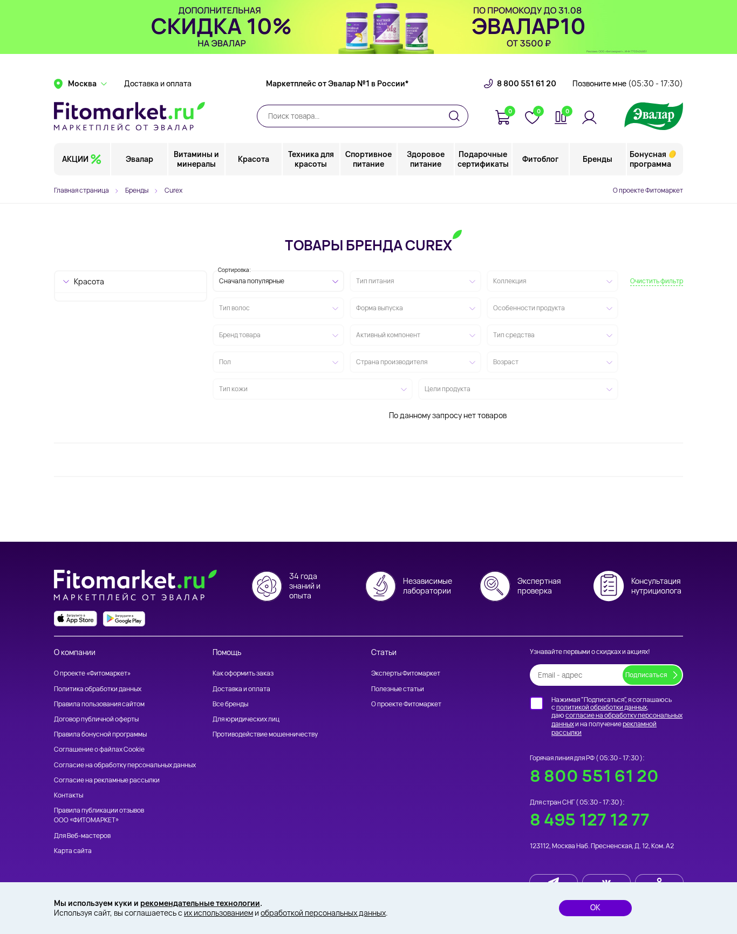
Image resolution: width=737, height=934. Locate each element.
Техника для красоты (311, 159)
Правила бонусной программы (100, 734)
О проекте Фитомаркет (648, 190)
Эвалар (139, 159)
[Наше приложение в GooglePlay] (124, 618)
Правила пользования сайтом (99, 703)
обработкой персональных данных (323, 913)
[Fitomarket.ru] (129, 116)
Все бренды (230, 703)
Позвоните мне (627, 83)
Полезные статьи (397, 688)
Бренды (597, 159)
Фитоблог (540, 159)
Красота (253, 159)
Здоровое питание (426, 159)
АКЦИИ (75, 159)
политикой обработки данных (601, 707)
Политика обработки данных (97, 688)
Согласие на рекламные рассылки (107, 780)
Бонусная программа (650, 159)
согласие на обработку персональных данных (617, 719)
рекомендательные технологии (200, 903)
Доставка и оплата (158, 83)
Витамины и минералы (196, 159)
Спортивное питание (368, 159)
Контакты (68, 795)
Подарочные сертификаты (483, 159)
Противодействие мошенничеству (265, 734)
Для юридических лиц (246, 719)
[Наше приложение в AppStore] (75, 618)
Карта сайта (73, 850)
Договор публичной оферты (96, 719)
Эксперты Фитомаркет (405, 673)
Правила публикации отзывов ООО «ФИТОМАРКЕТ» (99, 815)
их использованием (218, 913)
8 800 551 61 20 (526, 83)
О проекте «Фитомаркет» (92, 673)
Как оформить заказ (243, 673)
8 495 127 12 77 (590, 819)
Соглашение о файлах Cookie (99, 749)
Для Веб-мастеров (82, 835)
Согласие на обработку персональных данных (125, 764)
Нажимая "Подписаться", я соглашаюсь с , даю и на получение (617, 716)
